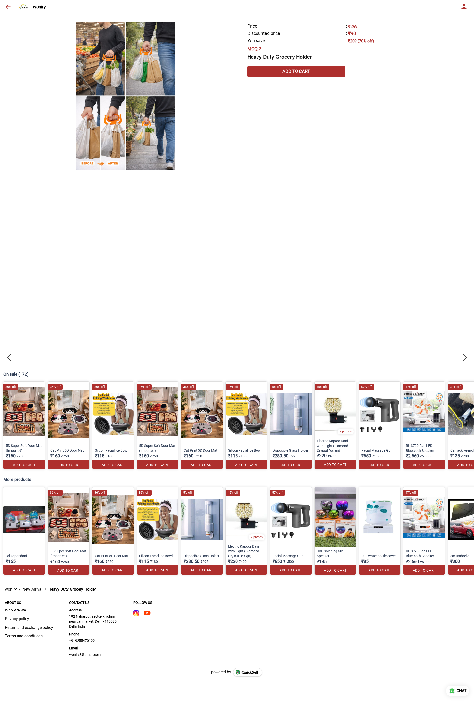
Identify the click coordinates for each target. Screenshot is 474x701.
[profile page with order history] (464, 7)
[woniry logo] (23, 7)
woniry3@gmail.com (85, 654)
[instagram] (136, 613)
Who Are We (15, 610)
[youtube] (147, 613)
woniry (39, 6)
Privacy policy (17, 618)
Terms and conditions (24, 636)
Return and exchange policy (29, 627)
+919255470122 (82, 641)
